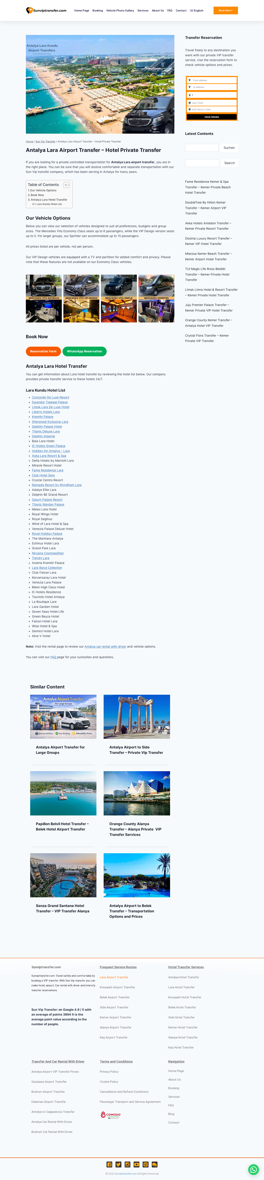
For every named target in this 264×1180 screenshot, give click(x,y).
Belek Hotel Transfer (182, 1007)
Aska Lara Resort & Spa (49, 456)
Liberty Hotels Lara (46, 412)
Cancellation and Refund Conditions (124, 1091)
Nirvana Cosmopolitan (48, 553)
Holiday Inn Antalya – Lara (51, 451)
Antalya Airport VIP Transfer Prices (55, 1071)
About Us (158, 10)
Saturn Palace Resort (47, 499)
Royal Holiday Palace (47, 533)
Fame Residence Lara (47, 470)
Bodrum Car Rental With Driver (52, 1132)
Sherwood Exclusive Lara (50, 421)
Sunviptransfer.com (125, 1173)
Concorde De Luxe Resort (50, 397)
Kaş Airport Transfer (114, 1037)
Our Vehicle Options (43, 190)
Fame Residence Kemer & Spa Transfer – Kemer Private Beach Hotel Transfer (208, 187)
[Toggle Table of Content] (65, 185)
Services (143, 10)
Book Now (37, 195)
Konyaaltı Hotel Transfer (184, 997)
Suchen (229, 148)
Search (229, 163)
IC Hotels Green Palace (48, 446)
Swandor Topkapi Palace (50, 402)
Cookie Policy (109, 1081)
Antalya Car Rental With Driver (51, 1122)
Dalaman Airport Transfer (48, 1102)
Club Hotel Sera (43, 475)
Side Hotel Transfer (181, 1017)
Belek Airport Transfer (115, 997)
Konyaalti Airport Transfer (117, 987)
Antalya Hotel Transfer (183, 977)
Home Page (81, 10)
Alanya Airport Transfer (115, 1027)
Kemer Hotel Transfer (183, 1027)
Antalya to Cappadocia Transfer (53, 1112)
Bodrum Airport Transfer (48, 1091)
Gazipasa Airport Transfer (49, 1081)
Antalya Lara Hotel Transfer (49, 199)
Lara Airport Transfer (114, 977)
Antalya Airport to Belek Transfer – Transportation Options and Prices (131, 911)
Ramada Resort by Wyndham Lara (57, 485)
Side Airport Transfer (114, 1007)
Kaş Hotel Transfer (181, 1047)
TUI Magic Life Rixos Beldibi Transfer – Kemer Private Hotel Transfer (207, 274)
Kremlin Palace (42, 416)
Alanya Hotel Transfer (183, 1037)
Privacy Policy (109, 1071)
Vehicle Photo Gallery (120, 10)
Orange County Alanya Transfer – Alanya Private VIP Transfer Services (135, 829)
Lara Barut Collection (47, 567)
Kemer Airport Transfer (115, 1017)
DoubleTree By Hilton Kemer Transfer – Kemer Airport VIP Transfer (205, 208)
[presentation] (63, 717)
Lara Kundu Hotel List (49, 204)
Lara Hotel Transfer (181, 987)
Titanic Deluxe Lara (46, 431)
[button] (253, 1169)
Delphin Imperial (43, 436)
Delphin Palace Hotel (47, 426)
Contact (181, 10)
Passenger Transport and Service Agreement (130, 1102)
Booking (97, 10)
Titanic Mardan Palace (48, 504)
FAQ (169, 10)
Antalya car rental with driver (105, 646)
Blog (171, 1114)
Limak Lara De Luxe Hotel (50, 407)
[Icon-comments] (155, 1164)
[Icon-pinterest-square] (145, 1164)
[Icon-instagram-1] (127, 1164)
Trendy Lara (40, 558)
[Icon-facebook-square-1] (109, 1164)
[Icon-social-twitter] (118, 1164)
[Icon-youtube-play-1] (136, 1164)
